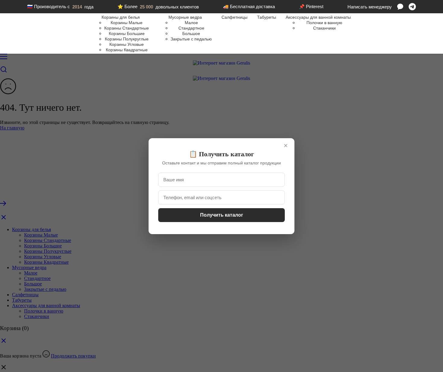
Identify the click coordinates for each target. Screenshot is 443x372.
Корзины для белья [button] (121, 17)
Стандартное (191, 28)
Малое (191, 22)
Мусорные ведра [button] (185, 17)
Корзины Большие (127, 33)
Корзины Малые (127, 22)
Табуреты (266, 17)
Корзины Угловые (126, 44)
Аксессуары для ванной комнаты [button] (318, 17)
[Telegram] (412, 6)
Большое (191, 33)
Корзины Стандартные (126, 28)
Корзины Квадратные (127, 49)
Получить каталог (221, 215)
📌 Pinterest (311, 6)
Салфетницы (234, 17)
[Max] (400, 6)
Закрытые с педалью (191, 39)
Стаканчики (324, 28)
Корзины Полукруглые (127, 39)
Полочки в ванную (324, 22)
